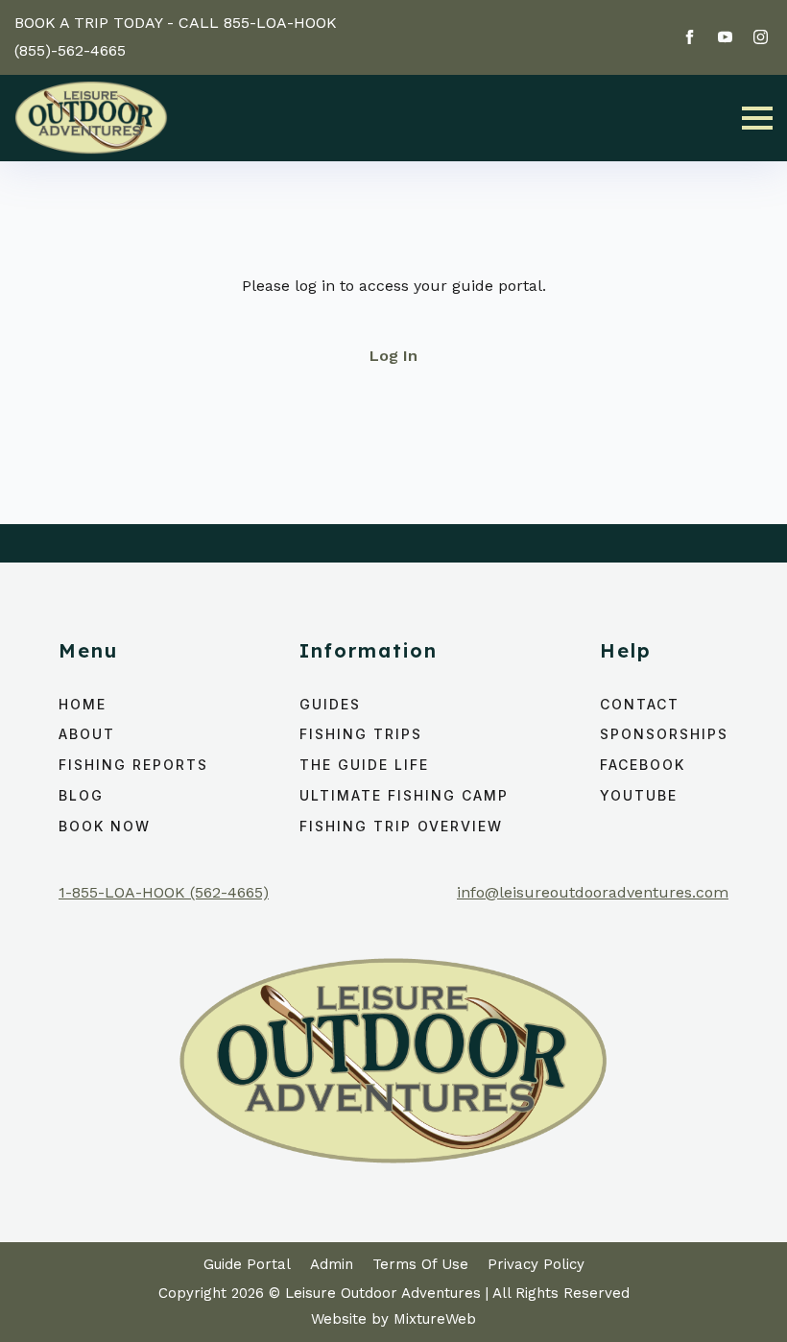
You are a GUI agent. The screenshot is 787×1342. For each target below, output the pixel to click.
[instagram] (761, 37)
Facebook (642, 764)
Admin (331, 1264)
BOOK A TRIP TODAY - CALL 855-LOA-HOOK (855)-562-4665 (175, 36)
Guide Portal (247, 1264)
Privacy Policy (536, 1264)
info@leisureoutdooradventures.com (592, 892)
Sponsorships (664, 734)
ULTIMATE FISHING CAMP (404, 795)
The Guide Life (364, 764)
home (83, 704)
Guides (330, 704)
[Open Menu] (757, 118)
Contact (640, 704)
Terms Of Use (420, 1264)
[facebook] (690, 37)
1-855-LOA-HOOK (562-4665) (164, 892)
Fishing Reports (133, 764)
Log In (393, 356)
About (87, 734)
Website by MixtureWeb (393, 1319)
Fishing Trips (360, 734)
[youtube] (725, 37)
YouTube (639, 795)
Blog (81, 795)
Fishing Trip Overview (401, 826)
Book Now (105, 826)
